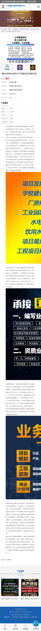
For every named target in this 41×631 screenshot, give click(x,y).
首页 (9, 29)
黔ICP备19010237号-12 (26, 612)
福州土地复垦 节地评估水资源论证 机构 (13, 598)
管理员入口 (27, 617)
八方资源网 (14, 617)
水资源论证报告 (24, 29)
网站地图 (34, 617)
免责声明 (21, 617)
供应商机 (15, 29)
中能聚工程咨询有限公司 (16, 614)
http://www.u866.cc (6, 559)
